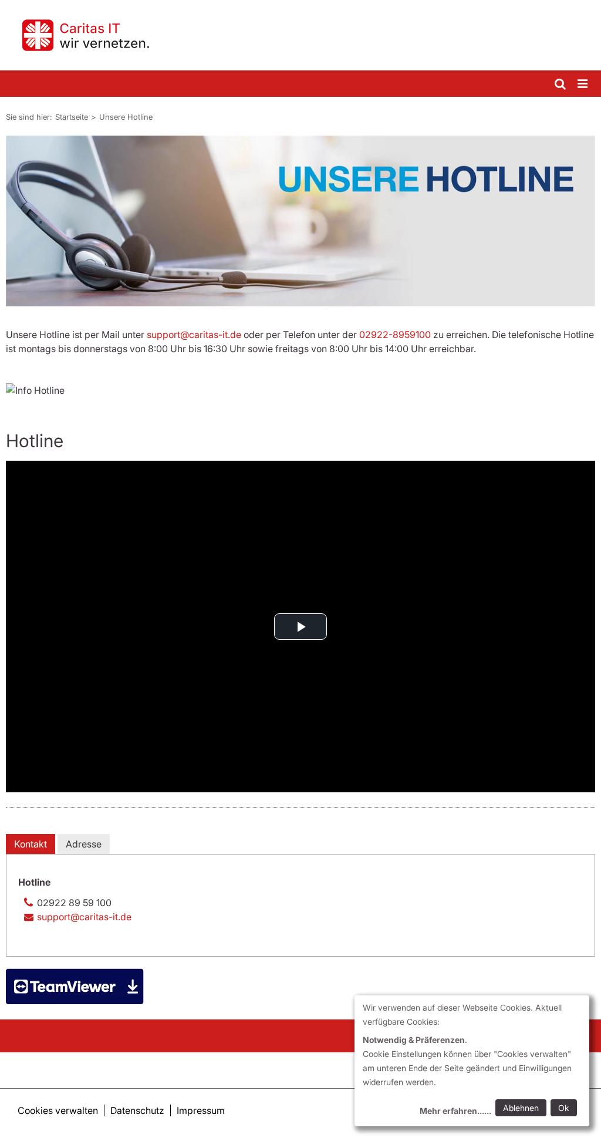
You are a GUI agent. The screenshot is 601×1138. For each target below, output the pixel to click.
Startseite (71, 116)
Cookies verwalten (58, 1110)
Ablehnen (521, 1108)
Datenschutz (137, 1110)
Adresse (84, 844)
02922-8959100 (395, 334)
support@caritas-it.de (194, 334)
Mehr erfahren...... (455, 1111)
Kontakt (30, 844)
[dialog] (471, 1060)
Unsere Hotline (126, 116)
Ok (563, 1108)
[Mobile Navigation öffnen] (583, 84)
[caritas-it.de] (300, 35)
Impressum (201, 1110)
